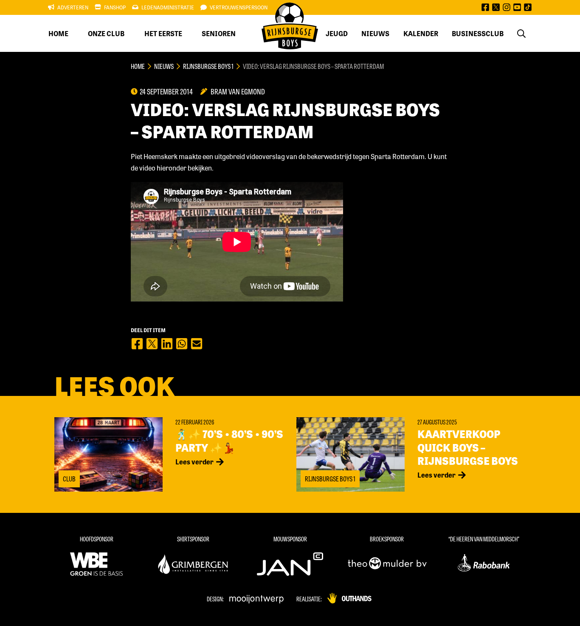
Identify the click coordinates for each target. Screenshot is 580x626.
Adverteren (72, 7)
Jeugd (337, 33)
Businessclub (478, 33)
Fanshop (115, 7)
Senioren (219, 33)
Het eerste (163, 33)
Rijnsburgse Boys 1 (208, 66)
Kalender (420, 33)
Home (58, 33)
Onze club (106, 33)
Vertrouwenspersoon (238, 7)
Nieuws (375, 33)
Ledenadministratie (167, 7)
